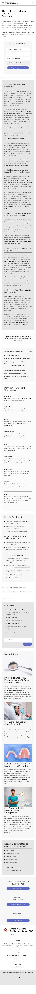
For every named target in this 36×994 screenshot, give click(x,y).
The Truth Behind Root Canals (18, 587)
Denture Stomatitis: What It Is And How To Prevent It (17, 764)
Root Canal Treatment (12, 862)
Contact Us (18, 920)
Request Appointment (18, 904)
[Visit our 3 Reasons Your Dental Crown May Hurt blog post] (18, 720)
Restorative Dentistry (11, 859)
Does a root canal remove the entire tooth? (18, 358)
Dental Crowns (10, 850)
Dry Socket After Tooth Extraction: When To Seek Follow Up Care (16, 680)
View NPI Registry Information (22, 567)
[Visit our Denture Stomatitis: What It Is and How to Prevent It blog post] (18, 761)
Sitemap (21, 974)
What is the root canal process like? (16, 370)
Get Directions (18, 888)
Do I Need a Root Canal (12, 617)
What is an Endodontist (12, 623)
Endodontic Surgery (11, 856)
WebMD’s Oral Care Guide (17, 531)
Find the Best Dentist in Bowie (14, 870)
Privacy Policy (16, 974)
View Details (19, 575)
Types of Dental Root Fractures (14, 621)
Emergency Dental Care (12, 853)
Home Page (13, 528)
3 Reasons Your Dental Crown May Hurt (15, 723)
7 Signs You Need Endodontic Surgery (16, 610)
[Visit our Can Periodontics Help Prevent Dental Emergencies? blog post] (18, 806)
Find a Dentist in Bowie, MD (13, 636)
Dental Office (9, 867)
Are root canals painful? (12, 355)
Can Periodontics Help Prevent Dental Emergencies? (15, 810)
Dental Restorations (11, 633)
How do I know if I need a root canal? (16, 373)
